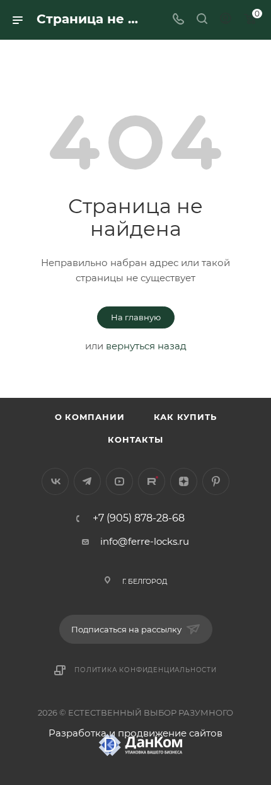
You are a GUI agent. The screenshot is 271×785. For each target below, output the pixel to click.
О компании (90, 417)
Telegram (87, 481)
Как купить (185, 417)
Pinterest (215, 481)
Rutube (151, 481)
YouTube (119, 481)
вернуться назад (146, 346)
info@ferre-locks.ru (144, 541)
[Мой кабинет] (225, 20)
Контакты (135, 439)
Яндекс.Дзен (183, 481)
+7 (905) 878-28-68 (139, 518)
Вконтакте (55, 481)
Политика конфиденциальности (145, 670)
